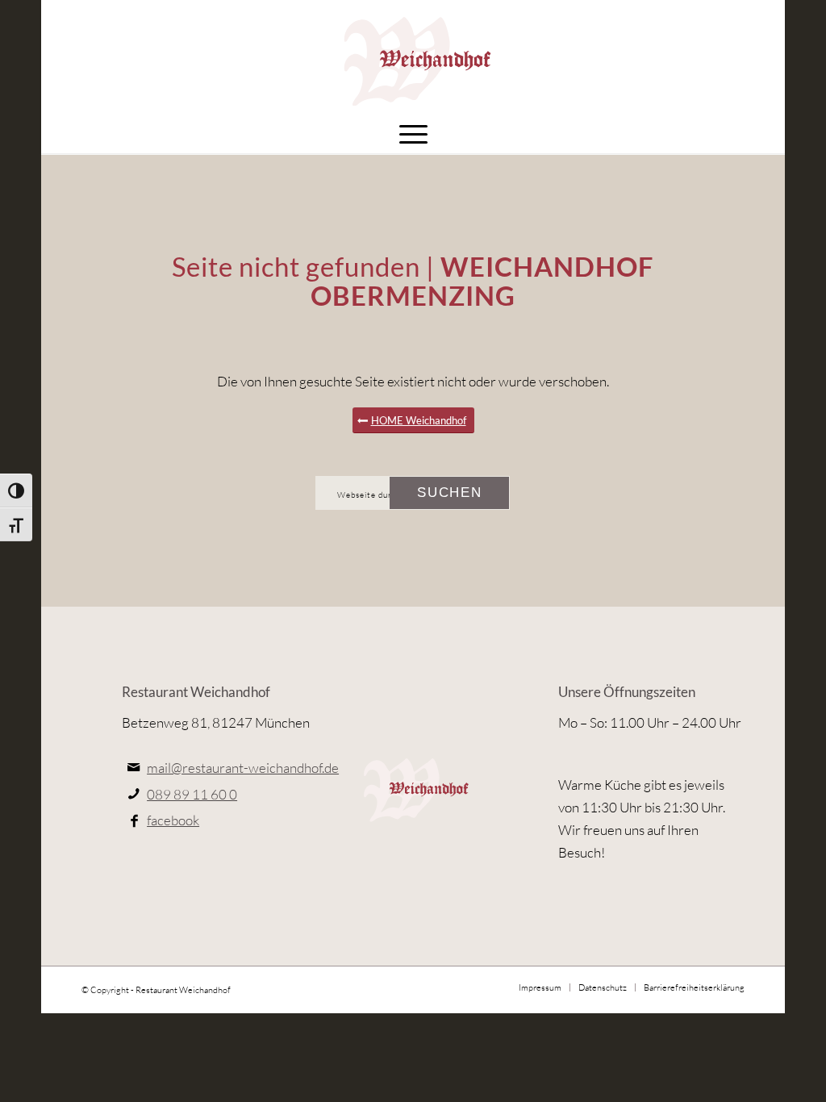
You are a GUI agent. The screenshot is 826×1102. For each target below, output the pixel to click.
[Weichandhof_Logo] (412, 56)
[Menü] (413, 133)
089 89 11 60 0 (192, 794)
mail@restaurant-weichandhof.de (243, 767)
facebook (173, 820)
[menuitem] (413, 133)
